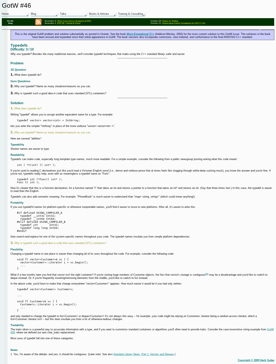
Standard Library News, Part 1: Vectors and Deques (143, 354)
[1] (206, 274)
